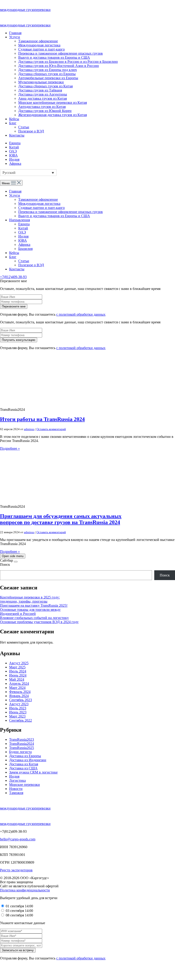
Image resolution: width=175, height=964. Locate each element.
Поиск (5, 564)
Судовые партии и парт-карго (41, 49)
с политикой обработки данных (81, 314)
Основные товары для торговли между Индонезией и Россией (30, 612)
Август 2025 (18, 663)
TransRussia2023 (21, 739)
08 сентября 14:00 (19, 915)
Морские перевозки (24, 784)
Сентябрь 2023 (20, 700)
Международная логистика (39, 45)
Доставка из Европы (25, 756)
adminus (29, 429)
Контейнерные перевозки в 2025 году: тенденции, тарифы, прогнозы (30, 599)
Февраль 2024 (20, 692)
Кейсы (14, 119)
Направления (19, 220)
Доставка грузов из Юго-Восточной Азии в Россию (58, 66)
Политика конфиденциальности (25, 890)
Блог (12, 123)
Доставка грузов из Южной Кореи (45, 111)
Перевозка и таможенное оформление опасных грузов (60, 53)
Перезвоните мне (14, 306)
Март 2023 (17, 716)
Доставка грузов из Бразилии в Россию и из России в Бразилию (68, 61)
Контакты (16, 135)
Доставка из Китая (23, 764)
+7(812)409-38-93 (13, 277)
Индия (14, 159)
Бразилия (25, 249)
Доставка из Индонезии (27, 760)
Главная (15, 33)
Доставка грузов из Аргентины (42, 94)
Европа (15, 143)
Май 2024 (16, 679)
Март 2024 (17, 688)
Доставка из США (23, 768)
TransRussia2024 (21, 744)
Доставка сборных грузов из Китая (45, 86)
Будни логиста (20, 752)
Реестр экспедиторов (16, 870)
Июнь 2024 (17, 675)
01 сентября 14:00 (19, 906)
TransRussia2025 (21, 748)
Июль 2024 (17, 671)
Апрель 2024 (19, 683)
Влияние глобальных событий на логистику (34, 618)
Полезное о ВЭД (31, 131)
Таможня (16, 793)
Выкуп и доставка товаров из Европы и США (54, 57)
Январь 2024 (19, 696)
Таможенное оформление (38, 41)
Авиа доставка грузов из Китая (42, 98)
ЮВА (13, 155)
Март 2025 (17, 667)
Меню (6, 183)
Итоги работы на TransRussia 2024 (42, 419)
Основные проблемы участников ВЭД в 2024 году (39, 622)
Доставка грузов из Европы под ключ (47, 70)
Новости (16, 789)
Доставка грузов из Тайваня (40, 90)
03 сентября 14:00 (19, 911)
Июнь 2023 (17, 712)
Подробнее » (10, 448)
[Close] (16, 561)
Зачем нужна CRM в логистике (33, 772)
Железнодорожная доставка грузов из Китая (52, 115)
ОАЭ (13, 151)
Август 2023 (18, 704)
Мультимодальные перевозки (41, 82)
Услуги (14, 37)
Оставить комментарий (51, 429)
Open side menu (12, 556)
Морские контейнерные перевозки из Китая (52, 102)
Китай (14, 147)
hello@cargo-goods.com (17, 839)
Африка (15, 163)
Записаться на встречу (18, 950)
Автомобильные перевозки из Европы (48, 78)
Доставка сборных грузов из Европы (47, 74)
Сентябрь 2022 (20, 720)
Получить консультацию (18, 340)
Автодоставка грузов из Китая (42, 107)
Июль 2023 (17, 708)
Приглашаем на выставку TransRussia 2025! (33, 605)
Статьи (23, 127)
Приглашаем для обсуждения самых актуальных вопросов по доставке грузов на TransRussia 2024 (60, 519)
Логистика (17, 780)
